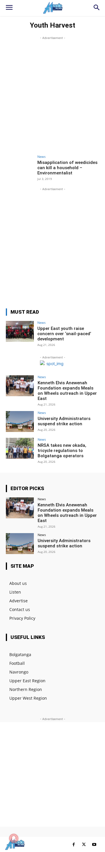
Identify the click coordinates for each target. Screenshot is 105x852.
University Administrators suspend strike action (64, 421)
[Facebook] (74, 845)
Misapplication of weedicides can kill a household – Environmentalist (67, 168)
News (41, 156)
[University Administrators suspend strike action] (20, 421)
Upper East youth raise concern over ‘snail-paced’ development (64, 334)
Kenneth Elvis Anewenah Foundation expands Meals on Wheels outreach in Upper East (67, 390)
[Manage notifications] (13, 838)
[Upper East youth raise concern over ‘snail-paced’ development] (20, 331)
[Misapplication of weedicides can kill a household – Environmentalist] (20, 165)
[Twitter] (84, 845)
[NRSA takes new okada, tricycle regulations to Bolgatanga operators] (20, 448)
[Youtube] (94, 845)
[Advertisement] (52, 93)
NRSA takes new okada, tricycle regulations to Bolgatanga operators (62, 450)
